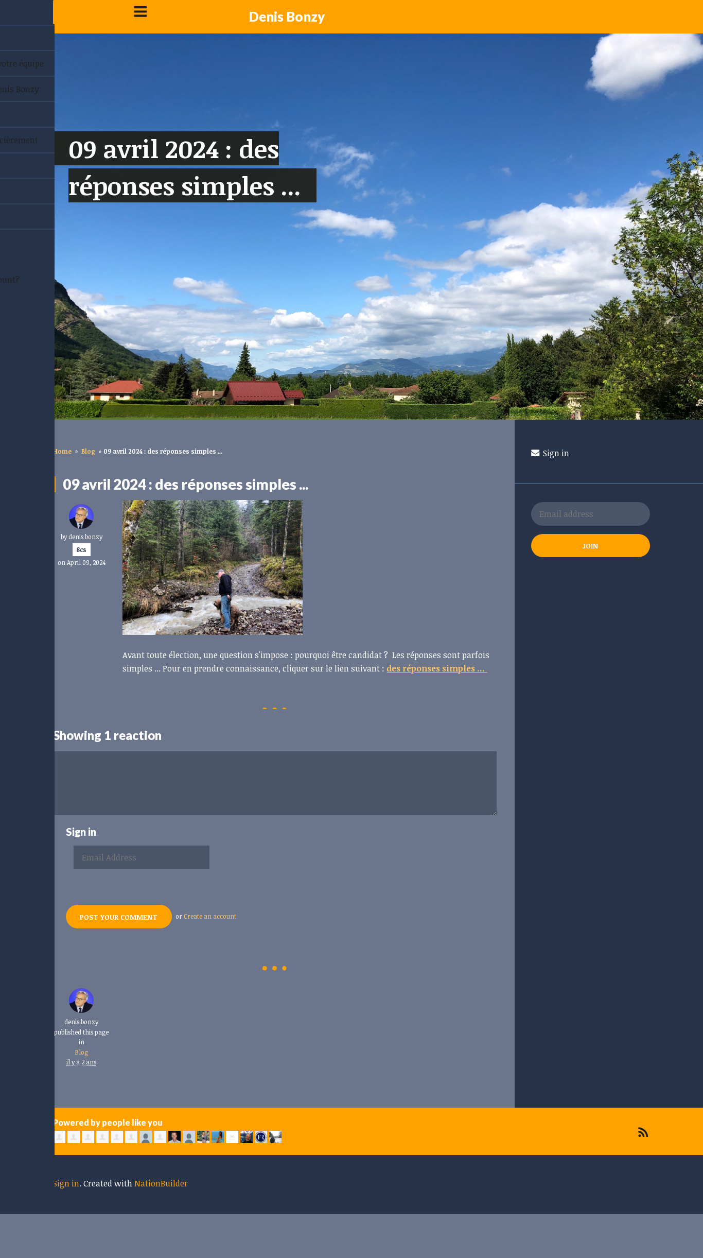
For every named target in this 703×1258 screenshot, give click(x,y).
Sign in (555, 453)
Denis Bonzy (287, 16)
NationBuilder (161, 1183)
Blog (88, 451)
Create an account (210, 916)
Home (62, 451)
